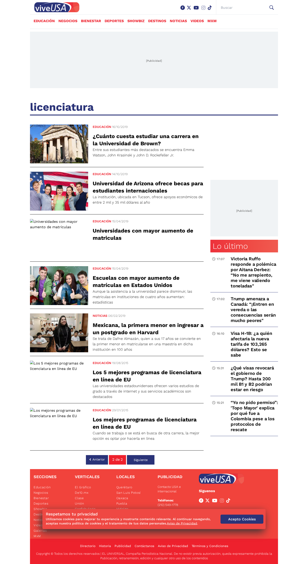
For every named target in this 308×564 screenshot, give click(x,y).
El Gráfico (83, 487)
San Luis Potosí (128, 492)
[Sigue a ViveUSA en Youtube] (215, 501)
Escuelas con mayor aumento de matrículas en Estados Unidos (136, 281)
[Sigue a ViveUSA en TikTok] (229, 501)
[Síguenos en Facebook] (183, 9)
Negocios (67, 21)
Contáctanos (144, 546)
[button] (271, 7)
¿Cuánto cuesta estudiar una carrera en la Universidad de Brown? (146, 140)
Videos (197, 21)
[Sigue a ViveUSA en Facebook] (202, 501)
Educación (44, 21)
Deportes (114, 21)
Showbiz (136, 21)
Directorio (87, 546)
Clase (79, 498)
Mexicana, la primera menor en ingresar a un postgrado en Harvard (148, 329)
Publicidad (123, 546)
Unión (79, 503)
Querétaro (124, 487)
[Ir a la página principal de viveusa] (54, 7)
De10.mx (81, 492)
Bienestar (91, 21)
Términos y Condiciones (210, 546)
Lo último (230, 246)
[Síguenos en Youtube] (197, 9)
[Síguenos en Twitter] (190, 9)
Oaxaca (122, 498)
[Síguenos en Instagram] (204, 9)
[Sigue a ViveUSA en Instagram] (223, 501)
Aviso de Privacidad (173, 546)
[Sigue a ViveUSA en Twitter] (208, 501)
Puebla (121, 503)
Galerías (40, 530)
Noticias (178, 21)
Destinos (157, 21)
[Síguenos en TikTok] (210, 9)
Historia (105, 546)
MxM (212, 21)
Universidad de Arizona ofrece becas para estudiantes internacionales (148, 187)
